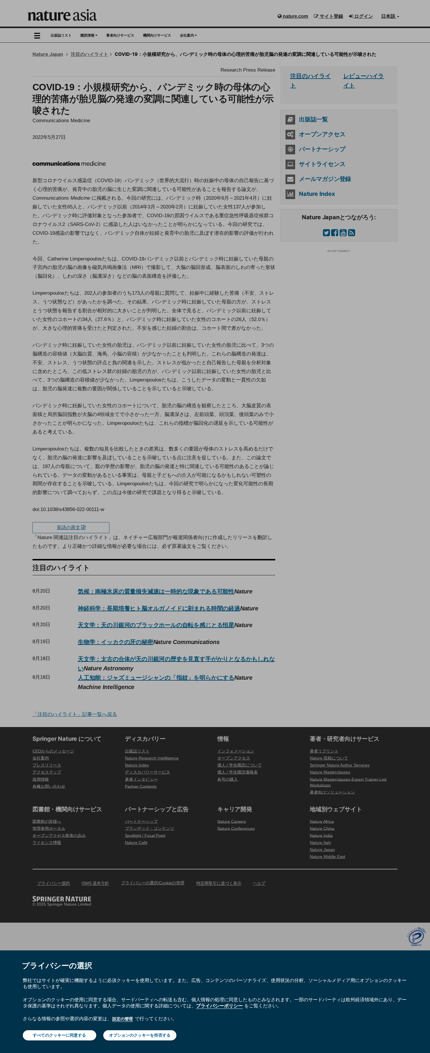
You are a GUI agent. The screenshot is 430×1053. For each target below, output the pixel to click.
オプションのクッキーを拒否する (140, 1035)
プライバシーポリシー (219, 1006)
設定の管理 (122, 1018)
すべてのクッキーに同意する (59, 1035)
